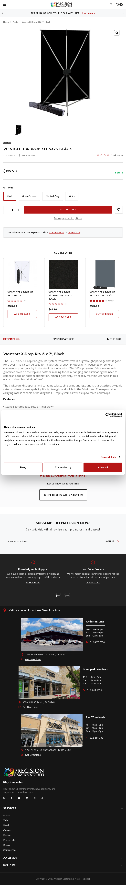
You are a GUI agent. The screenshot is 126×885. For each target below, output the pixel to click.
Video (6, 820)
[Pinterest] (27, 798)
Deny (23, 467)
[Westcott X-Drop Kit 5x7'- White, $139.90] (22, 274)
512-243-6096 (94, 690)
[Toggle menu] (4, 4)
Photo (6, 815)
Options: (8, 187)
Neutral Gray (52, 196)
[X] (35, 798)
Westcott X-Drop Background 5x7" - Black (60, 295)
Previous (2, 13)
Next (124, 13)
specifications (63, 339)
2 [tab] (62, 596)
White (72, 196)
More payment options (68, 218)
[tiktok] (42, 798)
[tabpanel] (33, 572)
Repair (6, 845)
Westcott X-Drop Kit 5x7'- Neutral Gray (103, 294)
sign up (110, 541)
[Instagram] (4, 798)
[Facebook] (11, 798)
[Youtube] (19, 798)
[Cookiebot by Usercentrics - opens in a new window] (108, 415)
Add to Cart (22, 314)
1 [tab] (58, 596)
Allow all (103, 467)
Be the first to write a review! (63, 495)
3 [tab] (67, 596)
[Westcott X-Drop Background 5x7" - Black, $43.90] (63, 274)
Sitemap (86, 879)
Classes (7, 830)
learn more (33, 582)
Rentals (7, 835)
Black (10, 196)
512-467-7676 (56, 232)
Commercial (9, 850)
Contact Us (74, 232)
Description (12, 339)
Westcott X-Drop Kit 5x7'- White (20, 294)
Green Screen (29, 196)
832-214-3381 (97, 737)
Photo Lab (9, 840)
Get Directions (33, 659)
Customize (61, 467)
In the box (113, 339)
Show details (108, 456)
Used (6, 825)
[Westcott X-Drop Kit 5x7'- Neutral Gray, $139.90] (104, 274)
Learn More (96, 13)
